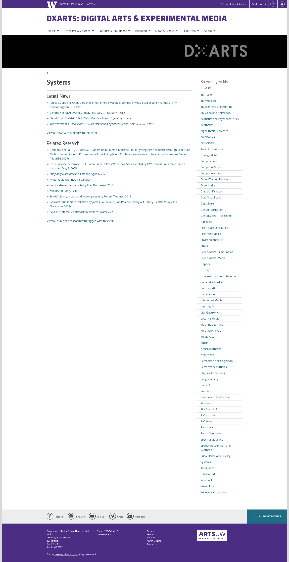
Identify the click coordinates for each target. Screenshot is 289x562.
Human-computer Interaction (219, 276)
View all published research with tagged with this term (80, 221)
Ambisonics (208, 137)
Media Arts (207, 336)
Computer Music (211, 167)
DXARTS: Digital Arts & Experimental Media (137, 18)
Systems (206, 462)
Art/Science (208, 143)
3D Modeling (209, 101)
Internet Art (208, 306)
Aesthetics (207, 125)
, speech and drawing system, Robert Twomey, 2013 (90, 196)
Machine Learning (212, 324)
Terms (150, 534)
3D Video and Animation (216, 113)
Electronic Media (211, 234)
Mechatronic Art (211, 330)
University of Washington (66, 554)
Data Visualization (212, 197)
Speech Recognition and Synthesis (216, 448)
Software (206, 421)
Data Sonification (211, 191)
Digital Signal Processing (216, 216)
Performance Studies (214, 367)
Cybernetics (208, 185)
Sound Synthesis (211, 433)
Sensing (206, 403)
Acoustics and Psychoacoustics (220, 119)
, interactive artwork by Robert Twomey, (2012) (84, 212)
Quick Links (257, 4)
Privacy (150, 531)
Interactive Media (211, 300)
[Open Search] (282, 4)
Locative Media (210, 318)
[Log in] (272, 4)
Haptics (205, 264)
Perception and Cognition (217, 361)
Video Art (206, 480)
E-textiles (206, 222)
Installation (208, 294)
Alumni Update (154, 540)
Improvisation (209, 288)
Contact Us (152, 544)
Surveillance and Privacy (215, 456)
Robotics (206, 391)
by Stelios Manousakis (93, 124)
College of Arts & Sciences (234, 4)
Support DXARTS (270, 516)
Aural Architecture (212, 149)
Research (141, 31)
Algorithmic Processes (214, 131)
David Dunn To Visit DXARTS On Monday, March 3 (81, 118)
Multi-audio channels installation (70, 179)
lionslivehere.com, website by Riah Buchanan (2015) (82, 185)
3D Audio (206, 94)
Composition (209, 161)
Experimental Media (213, 258)
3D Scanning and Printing (216, 107)
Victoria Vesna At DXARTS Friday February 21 (78, 113)
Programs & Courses (77, 31)
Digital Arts (208, 203)
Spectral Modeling (212, 439)
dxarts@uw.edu (104, 534)
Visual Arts (207, 486)
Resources (189, 31)
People (51, 31)
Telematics (207, 468)
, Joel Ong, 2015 (64, 191)
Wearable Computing (214, 492)
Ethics (204, 246)
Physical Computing (213, 373)
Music (204, 343)
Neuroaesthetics (211, 349)
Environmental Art (212, 240)
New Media (208, 355)
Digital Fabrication (212, 210)
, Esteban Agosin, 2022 (78, 174)
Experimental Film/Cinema (217, 252)
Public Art (207, 385)
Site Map (151, 537)
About (208, 31)
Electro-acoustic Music (214, 228)
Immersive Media (211, 282)
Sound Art (207, 427)
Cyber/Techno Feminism (216, 179)
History (205, 270)
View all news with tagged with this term (72, 133)
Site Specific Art (210, 409)
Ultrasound (208, 474)
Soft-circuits (208, 415)
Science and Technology (216, 397)
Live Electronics (210, 312)
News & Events (164, 31)
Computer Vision (211, 173)
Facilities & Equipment (113, 31)
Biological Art (209, 155)
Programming (209, 379)
